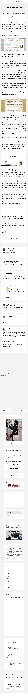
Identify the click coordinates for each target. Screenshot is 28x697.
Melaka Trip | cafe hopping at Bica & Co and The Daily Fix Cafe (14, 555)
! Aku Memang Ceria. (12, 668)
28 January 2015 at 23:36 (15, 289)
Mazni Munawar (10, 647)
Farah (7, 304)
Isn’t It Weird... (10, 643)
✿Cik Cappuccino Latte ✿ (13, 261)
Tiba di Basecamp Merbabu (13, 648)
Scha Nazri (9, 316)
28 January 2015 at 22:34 (12, 250)
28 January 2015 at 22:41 (11, 262)
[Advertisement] (14, 393)
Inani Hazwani (10, 249)
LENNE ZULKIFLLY (11, 642)
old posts (22, 410)
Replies (9, 285)
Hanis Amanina (13, 288)
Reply (4, 254)
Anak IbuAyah (9, 329)
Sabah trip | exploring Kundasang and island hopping (14, 557)
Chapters (9, 657)
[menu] (2, 1)
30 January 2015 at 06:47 (11, 305)
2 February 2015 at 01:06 (11, 330)
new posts (5, 410)
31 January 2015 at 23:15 (11, 318)
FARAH (8, 662)
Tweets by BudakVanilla (14, 597)
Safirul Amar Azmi (11, 651)
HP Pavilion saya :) (16, 148)
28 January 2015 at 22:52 (9, 274)
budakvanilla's (14, 7)
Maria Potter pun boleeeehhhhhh (12, 203)
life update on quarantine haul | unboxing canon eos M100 (13, 527)
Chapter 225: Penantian (12, 658)
